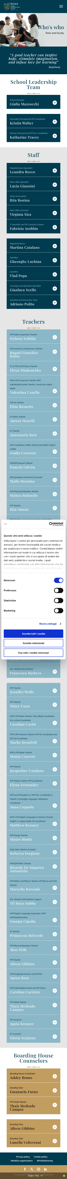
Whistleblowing (45, 1160)
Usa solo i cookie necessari (33, 652)
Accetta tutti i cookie (33, 633)
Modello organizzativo (22, 1160)
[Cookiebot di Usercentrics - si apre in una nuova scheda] (49, 524)
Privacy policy (23, 1157)
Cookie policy (40, 1157)
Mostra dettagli (48, 623)
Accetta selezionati (33, 643)
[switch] (58, 590)
